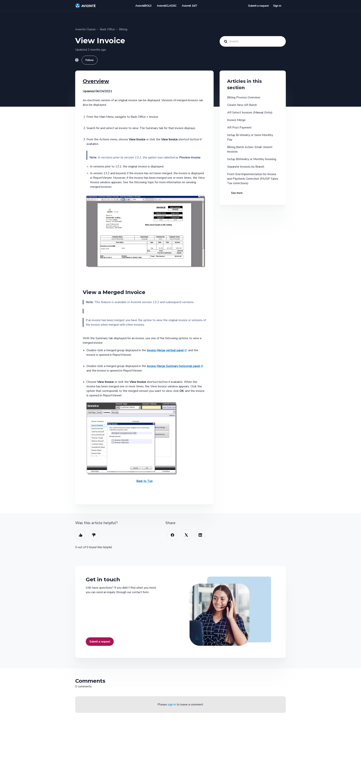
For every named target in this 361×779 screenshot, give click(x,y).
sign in (172, 704)
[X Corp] (186, 535)
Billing (123, 29)
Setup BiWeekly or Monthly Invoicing (251, 159)
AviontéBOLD (143, 6)
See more (237, 193)
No (93, 535)
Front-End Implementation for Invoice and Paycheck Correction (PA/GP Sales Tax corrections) (252, 178)
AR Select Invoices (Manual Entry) (249, 112)
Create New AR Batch (242, 105)
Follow (90, 60)
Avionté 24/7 (189, 6)
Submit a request (258, 6)
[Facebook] (172, 535)
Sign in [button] (277, 6)
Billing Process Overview (243, 97)
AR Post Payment (239, 127)
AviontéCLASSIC (167, 6)
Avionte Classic (85, 29)
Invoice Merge (236, 120)
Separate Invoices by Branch (245, 167)
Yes (80, 535)
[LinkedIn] (200, 535)
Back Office (107, 29)
